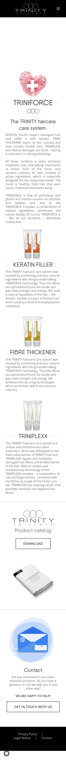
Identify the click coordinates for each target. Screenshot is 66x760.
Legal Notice (22, 738)
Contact (46, 738)
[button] (6, 753)
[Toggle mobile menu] (58, 9)
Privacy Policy (27, 734)
